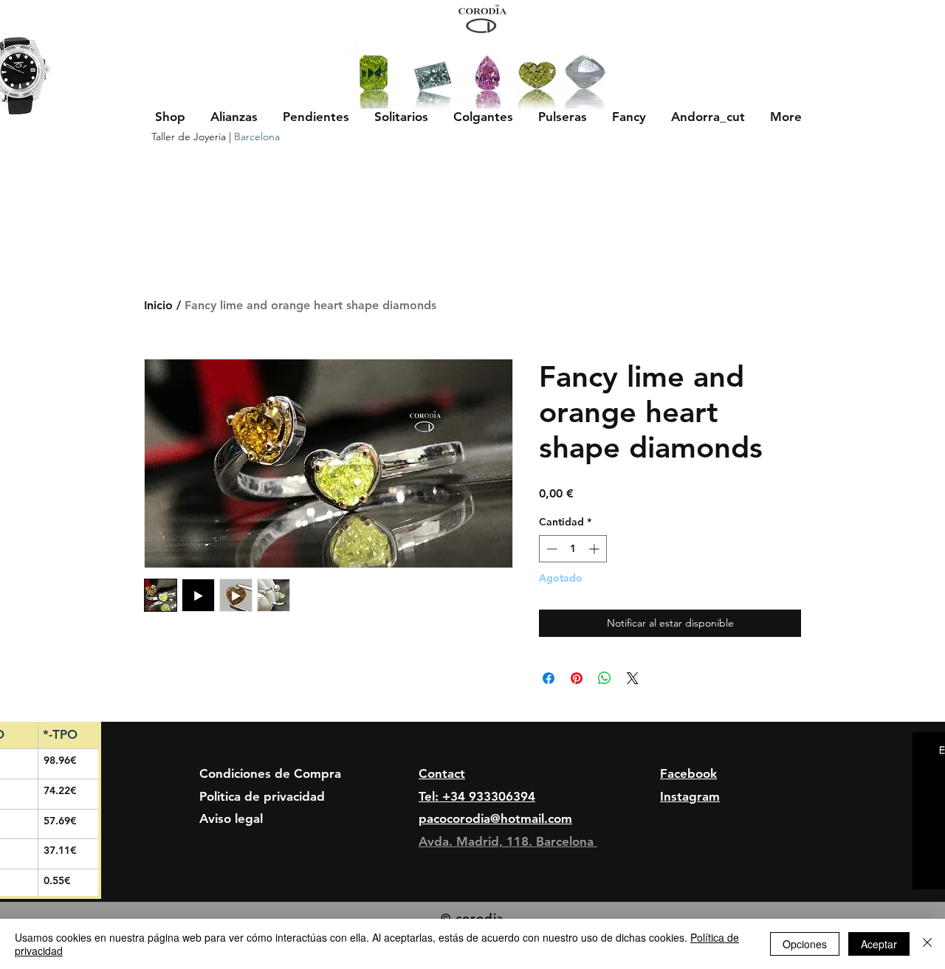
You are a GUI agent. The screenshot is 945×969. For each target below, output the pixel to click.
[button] (234, 116)
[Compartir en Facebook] (548, 678)
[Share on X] (633, 678)
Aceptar (879, 944)
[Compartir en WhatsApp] (605, 678)
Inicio (158, 305)
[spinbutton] (573, 549)
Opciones (805, 944)
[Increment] (595, 549)
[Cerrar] (927, 944)
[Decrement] (550, 549)
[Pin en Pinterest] (576, 678)
